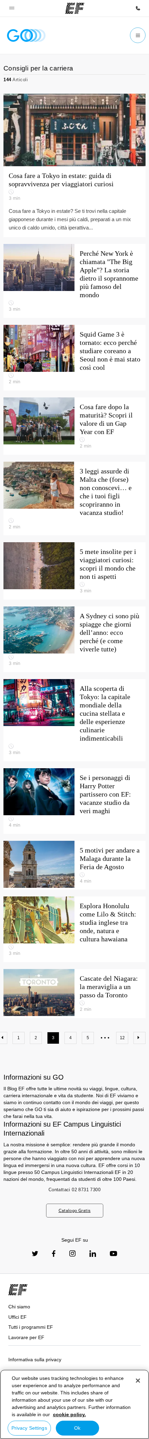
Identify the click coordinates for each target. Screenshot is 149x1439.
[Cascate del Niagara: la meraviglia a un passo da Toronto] (74, 993)
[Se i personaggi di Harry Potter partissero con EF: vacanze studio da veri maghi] (74, 801)
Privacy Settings (29, 1428)
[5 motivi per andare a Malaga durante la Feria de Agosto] (74, 865)
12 (122, 1037)
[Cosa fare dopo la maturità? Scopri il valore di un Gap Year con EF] (74, 426)
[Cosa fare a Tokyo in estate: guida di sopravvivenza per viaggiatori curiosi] (74, 130)
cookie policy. (69, 1414)
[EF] (74, 8)
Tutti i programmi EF (30, 1327)
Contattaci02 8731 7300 (74, 1189)
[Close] (138, 1380)
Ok (77, 1428)
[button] (11, 8)
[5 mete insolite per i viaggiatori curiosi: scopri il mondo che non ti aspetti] (74, 571)
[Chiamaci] (138, 8)
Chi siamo (19, 1306)
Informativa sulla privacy (34, 1359)
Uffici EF (17, 1317)
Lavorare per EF (26, 1337)
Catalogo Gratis (75, 1210)
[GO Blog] (26, 35)
